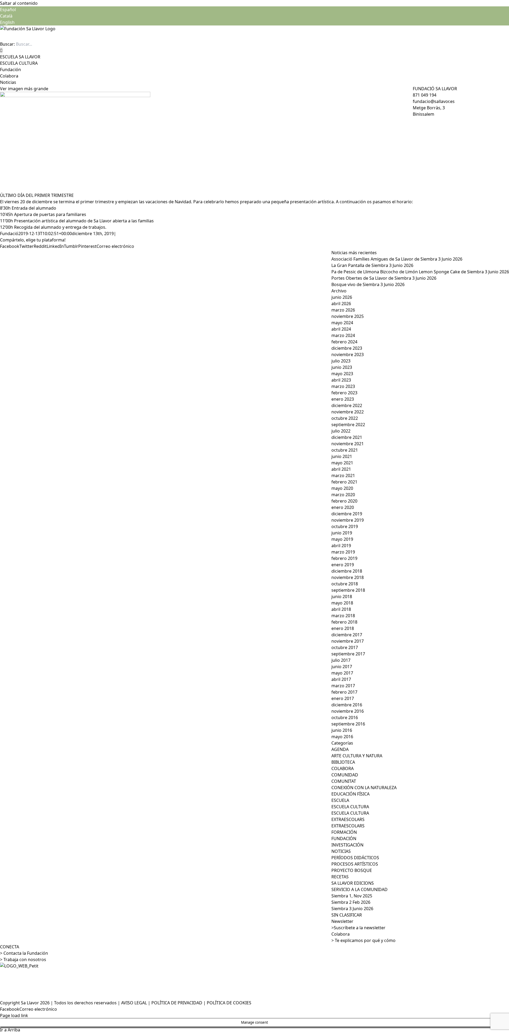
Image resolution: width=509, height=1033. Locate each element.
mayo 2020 (342, 488)
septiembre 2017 (348, 654)
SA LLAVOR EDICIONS (352, 883)
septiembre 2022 (348, 424)
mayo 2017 (342, 673)
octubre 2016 (344, 717)
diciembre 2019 (346, 514)
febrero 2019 (344, 558)
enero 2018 (342, 628)
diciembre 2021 (346, 437)
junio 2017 (341, 666)
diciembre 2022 (346, 405)
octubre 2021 (344, 450)
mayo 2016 (342, 737)
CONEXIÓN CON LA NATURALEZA (364, 787)
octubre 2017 (344, 647)
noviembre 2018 (347, 577)
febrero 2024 (344, 342)
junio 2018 (341, 596)
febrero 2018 (344, 622)
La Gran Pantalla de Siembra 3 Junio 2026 (372, 265)
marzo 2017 (343, 686)
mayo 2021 (342, 463)
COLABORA (342, 768)
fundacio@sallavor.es (434, 101)
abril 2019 (341, 545)
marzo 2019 (343, 552)
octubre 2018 (344, 584)
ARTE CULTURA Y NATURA (356, 756)
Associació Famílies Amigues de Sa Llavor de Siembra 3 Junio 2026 (396, 259)
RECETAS (340, 877)
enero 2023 (342, 399)
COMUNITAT (343, 781)
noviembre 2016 (347, 711)
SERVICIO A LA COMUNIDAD (359, 889)
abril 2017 (341, 679)
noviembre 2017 (347, 641)
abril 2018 (341, 609)
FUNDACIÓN (343, 838)
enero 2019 (342, 565)
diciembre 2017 (346, 635)
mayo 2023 (342, 374)
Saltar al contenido (19, 3)
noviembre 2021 (347, 444)
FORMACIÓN (344, 832)
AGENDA (340, 749)
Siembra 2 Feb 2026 (350, 902)
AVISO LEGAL (134, 1003)
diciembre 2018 (346, 571)
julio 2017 (340, 660)
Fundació (9, 233)
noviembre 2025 (347, 316)
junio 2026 (341, 297)
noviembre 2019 (347, 520)
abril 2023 (341, 380)
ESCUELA (340, 800)
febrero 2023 (344, 393)
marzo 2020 (343, 495)
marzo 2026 (343, 310)
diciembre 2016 (346, 705)
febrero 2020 (344, 501)
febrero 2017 (344, 692)
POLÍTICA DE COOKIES (229, 1003)
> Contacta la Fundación (24, 953)
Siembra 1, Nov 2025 (351, 896)
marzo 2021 (343, 475)
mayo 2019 (342, 539)
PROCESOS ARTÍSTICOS (354, 864)
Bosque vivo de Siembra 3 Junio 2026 (368, 284)
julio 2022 (340, 431)
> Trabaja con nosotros (23, 959)
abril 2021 (341, 469)
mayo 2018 (342, 603)
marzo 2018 (343, 616)
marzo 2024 (343, 335)
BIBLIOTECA (343, 762)
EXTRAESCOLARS (348, 819)
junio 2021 (341, 456)
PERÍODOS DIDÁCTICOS (355, 858)
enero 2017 (342, 698)
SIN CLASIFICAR (346, 915)
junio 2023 (341, 367)
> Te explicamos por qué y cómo (363, 940)
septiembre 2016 (348, 724)
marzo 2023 (343, 386)
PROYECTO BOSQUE (351, 870)
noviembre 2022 (347, 412)
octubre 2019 (344, 526)
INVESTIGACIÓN (347, 845)
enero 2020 (342, 507)
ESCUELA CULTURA (350, 807)
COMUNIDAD (344, 775)
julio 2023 (340, 361)
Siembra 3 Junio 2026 (352, 908)
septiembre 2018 (348, 590)
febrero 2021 (344, 482)
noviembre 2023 (347, 354)
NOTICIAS (341, 851)
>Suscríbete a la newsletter (358, 928)
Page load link (14, 1015)
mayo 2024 (342, 323)
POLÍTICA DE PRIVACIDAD (176, 1003)
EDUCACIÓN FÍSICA (350, 794)
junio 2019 (341, 533)
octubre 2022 (344, 418)
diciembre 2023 (346, 348)
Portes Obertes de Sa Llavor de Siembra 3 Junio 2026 (383, 278)
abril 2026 (341, 303)
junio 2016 (341, 730)
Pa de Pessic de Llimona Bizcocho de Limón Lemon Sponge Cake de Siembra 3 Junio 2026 (420, 272)
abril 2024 (341, 329)
